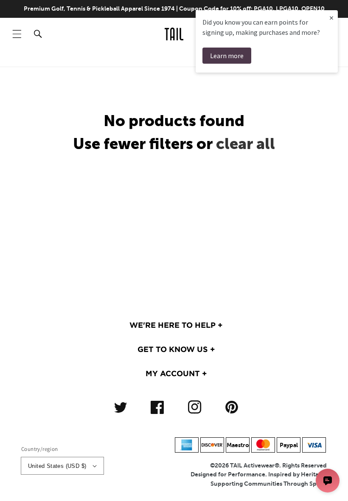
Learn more (227, 55)
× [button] (331, 17)
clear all (245, 144)
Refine (315, 58)
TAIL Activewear (252, 465)
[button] (16, 33)
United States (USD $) (57, 466)
